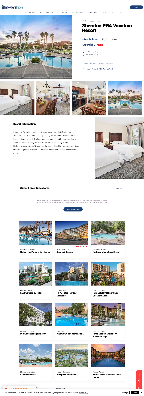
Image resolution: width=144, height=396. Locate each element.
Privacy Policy (83, 393)
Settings (125, 393)
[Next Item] (140, 98)
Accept (135, 393)
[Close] (141, 392)
